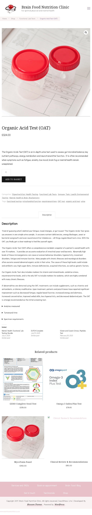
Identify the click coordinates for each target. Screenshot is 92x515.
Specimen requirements (14, 319)
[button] (86, 32)
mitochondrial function (32, 201)
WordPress (59, 504)
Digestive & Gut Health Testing (25, 194)
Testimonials (49, 492)
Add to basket (13, 179)
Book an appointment (47, 485)
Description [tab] (47, 214)
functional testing (14, 201)
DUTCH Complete (37, 331)
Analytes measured (12, 306)
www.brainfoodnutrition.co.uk (10, 511)
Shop (65, 492)
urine (83, 201)
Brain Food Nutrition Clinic (45, 7)
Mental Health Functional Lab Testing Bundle (12, 332)
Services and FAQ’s (20, 485)
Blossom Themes (34, 504)
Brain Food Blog (73, 485)
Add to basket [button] (23, 379)
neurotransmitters (49, 201)
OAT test (61, 201)
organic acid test (73, 201)
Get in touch (29, 492)
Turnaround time (10, 312)
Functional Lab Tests (48, 194)
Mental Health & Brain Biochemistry (24, 197)
